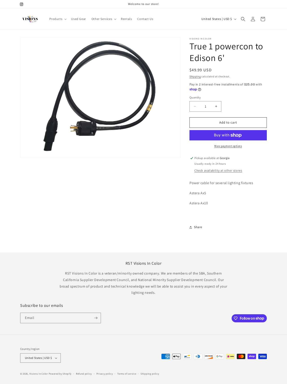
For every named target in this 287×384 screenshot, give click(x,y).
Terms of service (126, 373)
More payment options (228, 146)
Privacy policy (104, 373)
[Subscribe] (96, 318)
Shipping (195, 76)
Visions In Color (38, 373)
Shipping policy (150, 373)
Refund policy (84, 373)
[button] (58, 19)
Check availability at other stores (218, 170)
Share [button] (198, 227)
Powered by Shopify (60, 373)
